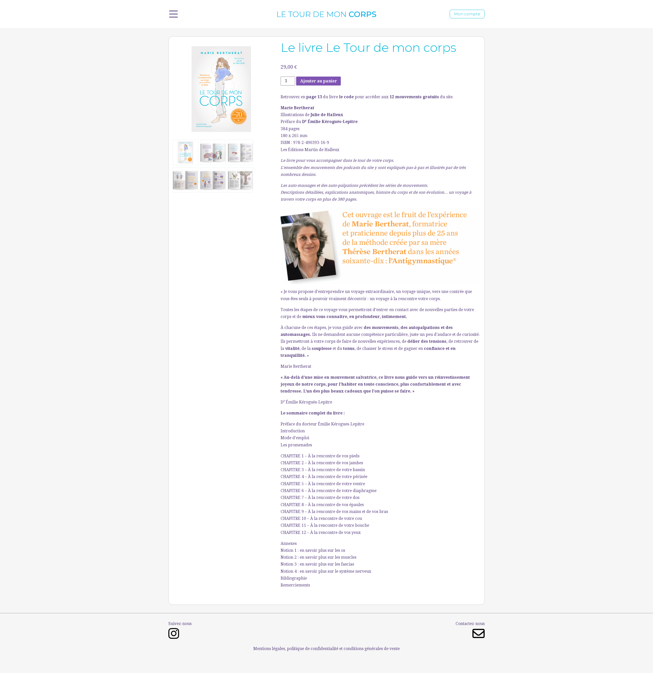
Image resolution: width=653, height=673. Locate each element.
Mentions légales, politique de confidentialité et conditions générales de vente (326, 648)
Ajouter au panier (318, 81)
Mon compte (467, 13)
